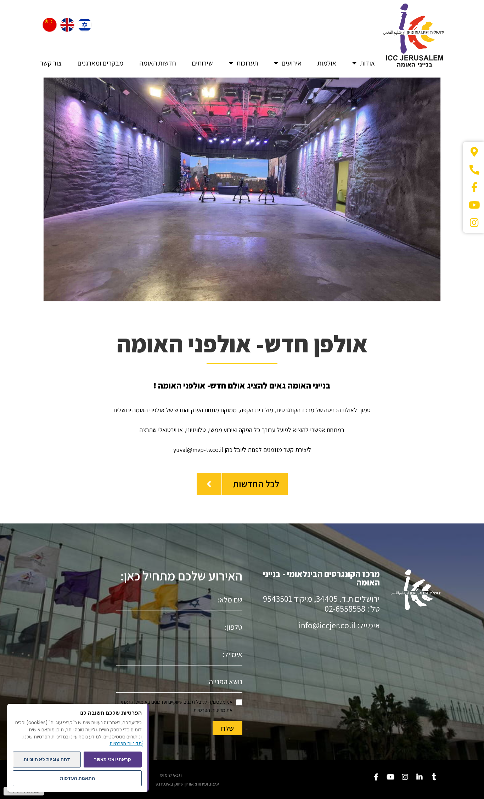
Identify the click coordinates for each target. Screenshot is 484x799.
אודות (367, 63)
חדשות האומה (157, 63)
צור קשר (51, 63)
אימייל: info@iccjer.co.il (339, 625)
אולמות (326, 63)
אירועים (292, 63)
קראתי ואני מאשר (112, 759)
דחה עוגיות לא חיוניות (46, 759)
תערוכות (247, 63)
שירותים (202, 63)
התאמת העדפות (77, 778)
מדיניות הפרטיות (209, 710)
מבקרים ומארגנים (100, 63)
